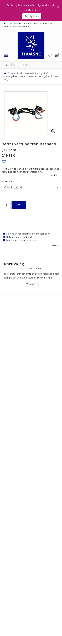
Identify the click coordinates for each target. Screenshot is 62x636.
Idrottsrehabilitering (31, 73)
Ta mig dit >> (32, 16)
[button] (50, 55)
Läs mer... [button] (55, 175)
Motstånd (7, 181)
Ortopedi (13, 73)
